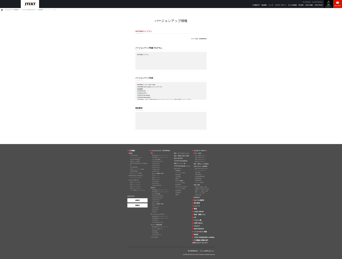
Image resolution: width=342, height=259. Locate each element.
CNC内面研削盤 (134, 167)
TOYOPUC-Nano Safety (157, 195)
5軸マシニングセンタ (135, 184)
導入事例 (300, 5)
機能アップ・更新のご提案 (201, 191)
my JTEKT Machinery (317, 2)
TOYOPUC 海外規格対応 (181, 161)
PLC (152, 153)
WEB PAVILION (199, 229)
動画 (195, 209)
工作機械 (132, 150)
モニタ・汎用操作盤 (156, 224)
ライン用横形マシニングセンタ (137, 190)
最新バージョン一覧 (179, 163)
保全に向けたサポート (200, 159)
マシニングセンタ (134, 180)
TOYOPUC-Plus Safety (157, 197)
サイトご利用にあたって (207, 250)
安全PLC (153, 187)
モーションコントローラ (157, 214)
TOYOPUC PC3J (156, 167)
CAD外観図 (178, 176)
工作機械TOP (256, 5)
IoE (195, 217)
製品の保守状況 (178, 158)
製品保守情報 (198, 178)
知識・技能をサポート (200, 157)
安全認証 (154, 211)
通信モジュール (156, 177)
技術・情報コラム (199, 214)
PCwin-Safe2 (155, 209)
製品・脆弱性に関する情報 (181, 156)
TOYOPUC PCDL (156, 169)
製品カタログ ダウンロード (328, 6)
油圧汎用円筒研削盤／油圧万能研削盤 (138, 164)
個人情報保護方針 (193, 250)
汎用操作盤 (154, 231)
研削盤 (130, 153)
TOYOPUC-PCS (155, 201)
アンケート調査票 (199, 182)
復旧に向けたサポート (200, 161)
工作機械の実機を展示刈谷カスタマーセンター (200, 241)
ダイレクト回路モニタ (157, 228)
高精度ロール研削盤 (135, 161)
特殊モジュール (156, 179)
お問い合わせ (337, 5)
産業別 (137, 200)
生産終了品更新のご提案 (201, 187)
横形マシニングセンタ (135, 182)
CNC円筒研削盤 (134, 155)
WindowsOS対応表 (156, 185)
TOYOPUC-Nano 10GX (157, 161)
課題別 (137, 205)
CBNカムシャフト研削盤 (136, 173)
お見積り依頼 (198, 195)
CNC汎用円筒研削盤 (135, 159)
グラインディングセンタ (136, 157)
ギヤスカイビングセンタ (135, 175)
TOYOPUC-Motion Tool (157, 222)
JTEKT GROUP (318, 5)
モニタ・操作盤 (179, 180)
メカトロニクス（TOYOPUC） (12, 9)
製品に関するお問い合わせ (201, 168)
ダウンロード (178, 168)
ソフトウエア (154, 237)
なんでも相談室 (292, 5)
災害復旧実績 (198, 174)
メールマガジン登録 (200, 231)
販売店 (196, 234)
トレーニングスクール (200, 170)
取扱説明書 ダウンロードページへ (160, 155)
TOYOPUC (40, 9)
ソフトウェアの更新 (180, 172)
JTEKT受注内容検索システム (182, 166)
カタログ (197, 226)
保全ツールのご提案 (200, 193)
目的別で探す (131, 196)
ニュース (270, 5)
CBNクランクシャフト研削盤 (137, 169)
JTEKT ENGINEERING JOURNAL (204, 237)
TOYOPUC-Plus (155, 163)
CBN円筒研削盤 (134, 171)
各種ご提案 (197, 172)
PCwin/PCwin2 (155, 183)
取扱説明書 (178, 174)
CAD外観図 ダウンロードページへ (160, 157)
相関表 (177, 178)
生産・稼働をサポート (200, 155)
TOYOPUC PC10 (156, 165)
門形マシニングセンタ (135, 188)
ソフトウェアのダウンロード (29, 9)
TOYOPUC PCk (155, 171)
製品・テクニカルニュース (181, 153)
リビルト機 (197, 220)
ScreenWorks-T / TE (157, 234)
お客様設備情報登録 (200, 176)
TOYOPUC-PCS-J (156, 199)
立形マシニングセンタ (135, 186)
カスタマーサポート (200, 150)
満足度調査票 (198, 180)
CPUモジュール (155, 175)
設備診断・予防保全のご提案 (202, 189)
